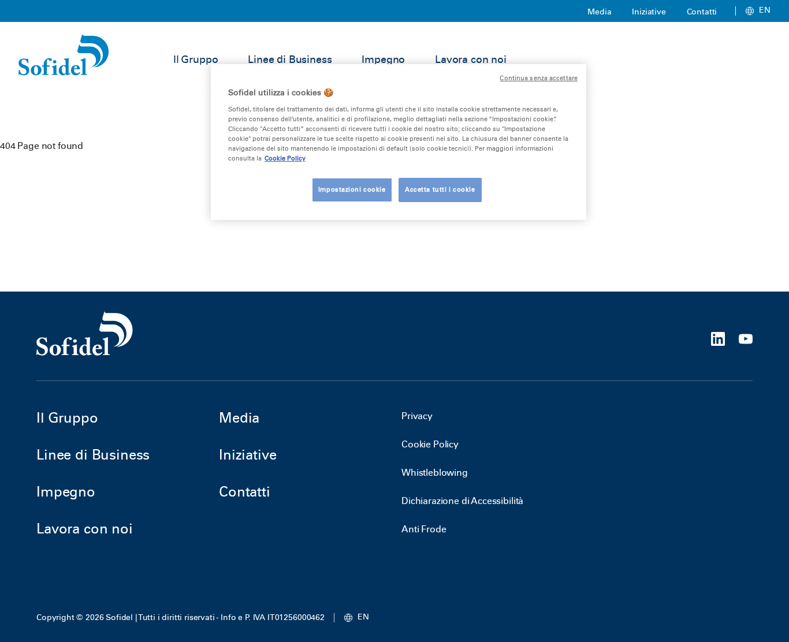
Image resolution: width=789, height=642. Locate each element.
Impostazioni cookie (352, 189)
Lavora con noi (471, 59)
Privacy (417, 415)
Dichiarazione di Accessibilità (462, 500)
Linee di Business (290, 59)
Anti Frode (423, 529)
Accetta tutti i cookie (440, 189)
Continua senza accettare (539, 78)
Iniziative (648, 12)
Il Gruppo (195, 59)
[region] (398, 142)
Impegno (383, 59)
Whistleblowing (434, 472)
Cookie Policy (430, 444)
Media (599, 12)
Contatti (702, 12)
